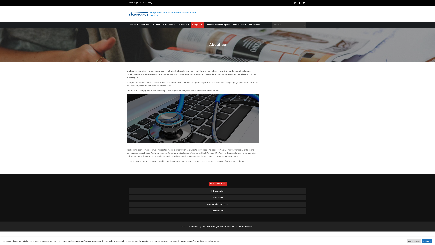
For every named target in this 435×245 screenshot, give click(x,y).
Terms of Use (217, 197)
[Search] (303, 25)
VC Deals (156, 24)
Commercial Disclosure (217, 204)
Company (196, 24)
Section (133, 24)
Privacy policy (217, 191)
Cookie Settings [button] (414, 241)
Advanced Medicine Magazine (217, 24)
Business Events (239, 24)
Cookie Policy (217, 210)
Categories (168, 24)
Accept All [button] (427, 241)
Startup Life (182, 24)
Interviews (145, 24)
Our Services (254, 24)
